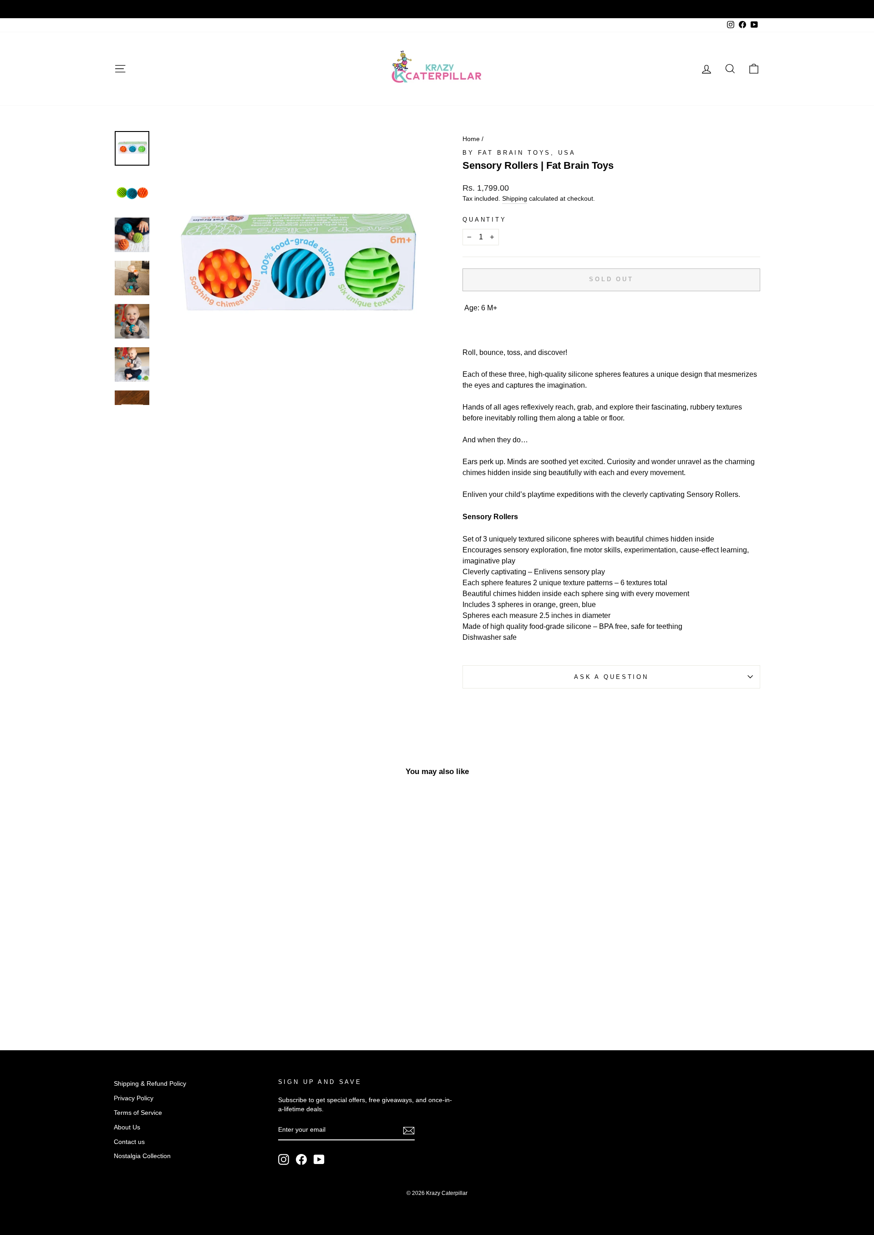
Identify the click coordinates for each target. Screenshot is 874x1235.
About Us (127, 1127)
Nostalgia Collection (142, 1156)
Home (471, 139)
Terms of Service (138, 1112)
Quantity (484, 219)
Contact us (129, 1142)
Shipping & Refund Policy (150, 1083)
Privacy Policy (133, 1098)
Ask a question (611, 676)
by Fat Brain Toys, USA (518, 152)
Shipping (514, 198)
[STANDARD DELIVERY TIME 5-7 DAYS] (437, 9)
